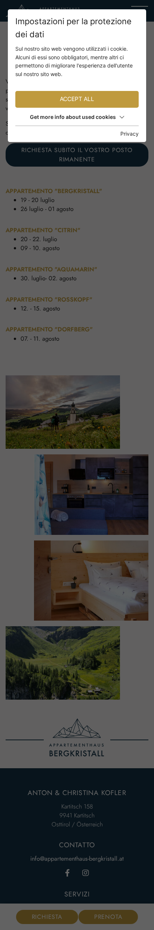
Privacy (129, 133)
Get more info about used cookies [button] (73, 117)
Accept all (77, 99)
